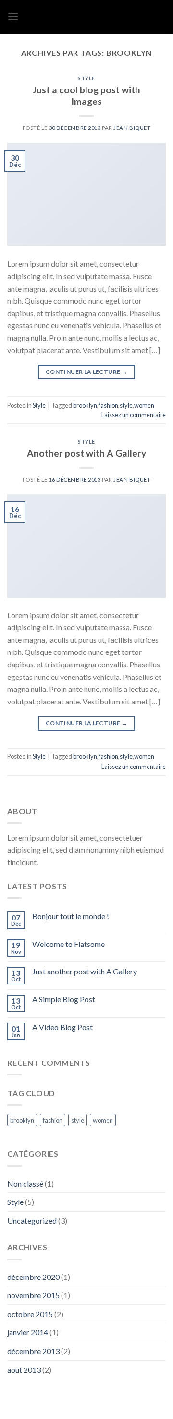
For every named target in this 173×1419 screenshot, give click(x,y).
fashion (108, 405)
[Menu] (13, 16)
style (126, 405)
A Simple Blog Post (63, 999)
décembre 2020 (33, 1276)
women (144, 405)
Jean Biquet (131, 128)
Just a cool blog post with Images (86, 95)
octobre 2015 (30, 1313)
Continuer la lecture (86, 371)
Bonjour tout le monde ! (70, 915)
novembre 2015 (33, 1295)
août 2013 (24, 1369)
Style (86, 78)
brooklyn (85, 405)
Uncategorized (32, 1220)
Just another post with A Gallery (84, 971)
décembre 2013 (33, 1350)
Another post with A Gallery (86, 453)
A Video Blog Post (62, 1027)
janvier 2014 (27, 1332)
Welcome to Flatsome (68, 943)
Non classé (25, 1183)
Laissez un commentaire (133, 415)
